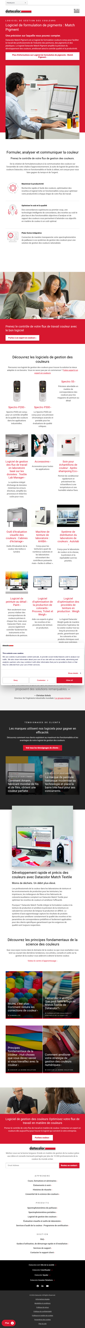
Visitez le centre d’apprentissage (42, 961)
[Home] (19, 11)
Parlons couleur (42, 1137)
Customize (41, 680)
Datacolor (41, 1270)
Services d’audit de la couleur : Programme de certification (42, 1225)
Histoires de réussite (42, 1190)
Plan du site (42, 1324)
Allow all (69, 680)
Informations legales (43, 1299)
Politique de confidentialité (43, 1311)
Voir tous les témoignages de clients (42, 748)
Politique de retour (42, 1307)
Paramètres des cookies (42, 1320)
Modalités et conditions (42, 1303)
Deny (16, 680)
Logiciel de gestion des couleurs (42, 1216)
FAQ (42, 1239)
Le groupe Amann (63, 698)
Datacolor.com (41, 1265)
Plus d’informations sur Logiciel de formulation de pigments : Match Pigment (42, 56)
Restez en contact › (69, 1165)
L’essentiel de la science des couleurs (42, 1194)
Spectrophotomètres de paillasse (42, 1208)
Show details (73, 673)
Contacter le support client (42, 1252)
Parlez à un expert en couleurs (21, 338)
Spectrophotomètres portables (42, 1212)
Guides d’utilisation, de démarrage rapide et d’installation (42, 1243)
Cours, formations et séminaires (42, 1181)
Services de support (42, 1248)
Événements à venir (42, 1185)
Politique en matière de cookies (42, 1315)
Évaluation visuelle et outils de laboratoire (42, 1221)
